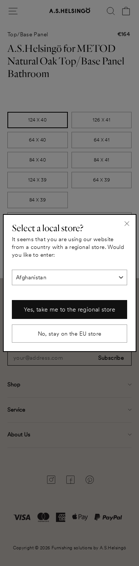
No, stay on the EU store (70, 333)
